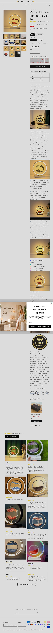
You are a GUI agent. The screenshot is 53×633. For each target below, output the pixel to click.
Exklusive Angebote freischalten (40, 326)
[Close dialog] (51, 303)
